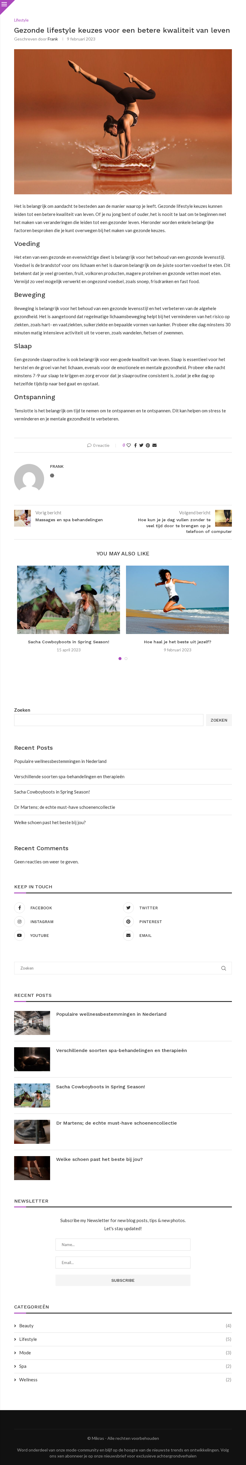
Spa (125, 1366)
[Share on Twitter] (141, 445)
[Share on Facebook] (135, 445)
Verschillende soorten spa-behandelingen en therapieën (69, 776)
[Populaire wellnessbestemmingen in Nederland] (32, 1023)
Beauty (125, 1325)
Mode (125, 1352)
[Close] (7, 7)
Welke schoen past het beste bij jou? (50, 822)
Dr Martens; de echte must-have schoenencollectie (64, 807)
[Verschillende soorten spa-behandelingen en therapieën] (32, 1059)
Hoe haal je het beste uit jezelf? (177, 641)
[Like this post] (129, 445)
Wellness (125, 1379)
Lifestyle (125, 1339)
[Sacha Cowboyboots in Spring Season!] (68, 600)
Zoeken (22, 710)
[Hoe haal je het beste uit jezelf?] (177, 600)
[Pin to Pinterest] (148, 445)
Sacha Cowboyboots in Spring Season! (68, 641)
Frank (53, 38)
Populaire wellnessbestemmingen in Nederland (60, 761)
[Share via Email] (154, 445)
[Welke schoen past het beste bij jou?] (32, 1168)
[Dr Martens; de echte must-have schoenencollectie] (32, 1132)
